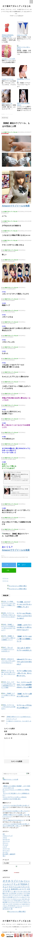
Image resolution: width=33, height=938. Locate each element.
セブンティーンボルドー (20, 897)
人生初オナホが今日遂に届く (12, 799)
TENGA (23, 884)
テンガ (16, 884)
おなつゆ (24, 899)
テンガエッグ (24, 900)
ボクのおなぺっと (17, 904)
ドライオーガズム (22, 891)
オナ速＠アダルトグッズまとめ (16, 6)
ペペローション (19, 905)
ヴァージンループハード (19, 887)
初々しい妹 (12, 891)
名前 (5, 731)
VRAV (16, 907)
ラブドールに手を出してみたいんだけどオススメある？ (24, 616)
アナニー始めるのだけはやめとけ (13, 820)
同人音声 (18, 900)
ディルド (5, 845)
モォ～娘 (7, 905)
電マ (4, 856)
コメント (8, 738)
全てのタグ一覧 (7, 909)
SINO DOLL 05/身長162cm (23, 104)
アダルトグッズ (7, 835)
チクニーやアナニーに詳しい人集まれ (15, 797)
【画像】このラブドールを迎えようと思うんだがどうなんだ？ (24, 627)
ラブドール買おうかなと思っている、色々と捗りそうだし (24, 673)
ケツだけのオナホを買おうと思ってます (15, 811)
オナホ (7, 880)
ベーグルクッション (15, 899)
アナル (5, 837)
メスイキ (6, 889)
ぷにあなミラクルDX (23, 893)
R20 (10, 905)
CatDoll (23, 904)
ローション (6, 850)
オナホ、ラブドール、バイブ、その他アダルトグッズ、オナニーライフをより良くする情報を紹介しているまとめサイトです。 (16, 927)
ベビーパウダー (9, 904)
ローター (5, 852)
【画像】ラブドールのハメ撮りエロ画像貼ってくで (24, 639)
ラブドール (5, 578)
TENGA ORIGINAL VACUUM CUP (8, 35)
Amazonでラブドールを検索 (16, 206)
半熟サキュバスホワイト (9, 907)
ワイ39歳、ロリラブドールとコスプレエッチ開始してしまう (24, 604)
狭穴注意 (13, 905)
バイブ (5, 847)
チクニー (5, 843)
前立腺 (10, 897)
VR (4, 834)
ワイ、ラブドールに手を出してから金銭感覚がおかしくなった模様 (24, 684)
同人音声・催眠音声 (9, 854)
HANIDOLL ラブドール (23, 80)
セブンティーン (19, 895)
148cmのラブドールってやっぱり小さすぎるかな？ (24, 662)
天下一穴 (20, 907)
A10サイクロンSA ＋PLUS (23, 48)
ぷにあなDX (12, 893)
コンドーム (6, 841)
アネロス (5, 895)
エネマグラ (22, 889)
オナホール (6, 839)
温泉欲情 (14, 889)
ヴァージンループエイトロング (16, 902)
